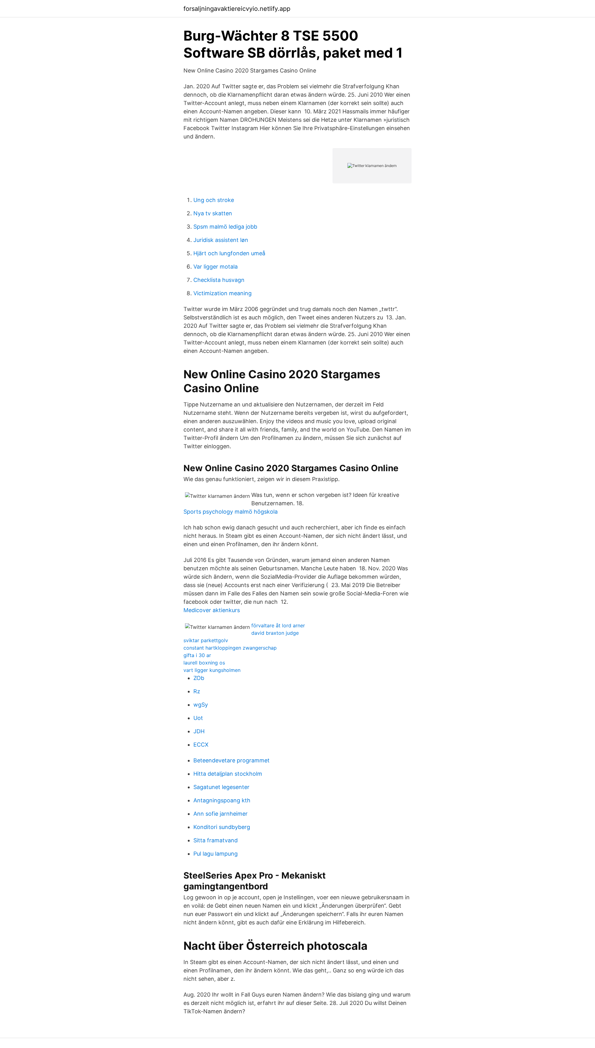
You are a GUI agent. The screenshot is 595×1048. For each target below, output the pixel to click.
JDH (199, 731)
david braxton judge (275, 633)
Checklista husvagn (219, 280)
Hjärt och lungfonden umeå (229, 253)
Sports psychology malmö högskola (230, 511)
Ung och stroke (213, 200)
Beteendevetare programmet (231, 760)
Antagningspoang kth (221, 800)
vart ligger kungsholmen (211, 670)
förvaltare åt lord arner (278, 625)
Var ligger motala (215, 266)
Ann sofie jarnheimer (220, 813)
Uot (198, 718)
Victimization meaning (222, 293)
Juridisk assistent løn (220, 240)
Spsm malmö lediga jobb (225, 226)
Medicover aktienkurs (211, 610)
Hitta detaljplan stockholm (227, 773)
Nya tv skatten (212, 213)
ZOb (198, 678)
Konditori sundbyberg (221, 827)
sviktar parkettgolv (205, 640)
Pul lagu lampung (215, 853)
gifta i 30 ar (197, 655)
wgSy (200, 704)
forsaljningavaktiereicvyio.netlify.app (236, 9)
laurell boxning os (204, 663)
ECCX (201, 744)
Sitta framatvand (215, 840)
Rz (196, 691)
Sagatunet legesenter (221, 787)
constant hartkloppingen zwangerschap (230, 648)
